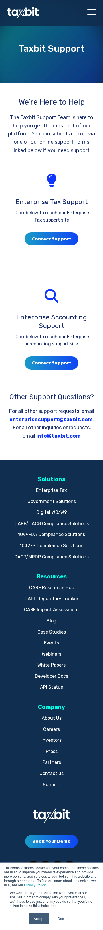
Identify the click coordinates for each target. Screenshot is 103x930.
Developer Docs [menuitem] (51, 676)
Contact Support (51, 238)
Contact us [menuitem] (51, 773)
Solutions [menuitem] (51, 479)
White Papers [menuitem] (51, 665)
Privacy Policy (34, 884)
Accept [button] (39, 918)
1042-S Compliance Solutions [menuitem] (51, 545)
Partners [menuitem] (51, 762)
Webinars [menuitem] (51, 654)
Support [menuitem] (51, 784)
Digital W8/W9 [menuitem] (51, 512)
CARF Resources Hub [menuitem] (51, 587)
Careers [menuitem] (51, 729)
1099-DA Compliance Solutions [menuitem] (51, 534)
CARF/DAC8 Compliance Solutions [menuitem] (52, 523)
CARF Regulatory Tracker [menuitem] (51, 598)
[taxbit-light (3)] (23, 13)
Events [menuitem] (51, 643)
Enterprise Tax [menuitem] (51, 490)
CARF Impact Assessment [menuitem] (51, 609)
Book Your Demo (51, 841)
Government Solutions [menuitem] (51, 501)
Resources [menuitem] (52, 576)
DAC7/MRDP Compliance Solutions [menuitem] (51, 557)
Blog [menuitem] (51, 621)
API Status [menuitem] (51, 687)
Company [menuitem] (51, 707)
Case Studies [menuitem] (51, 632)
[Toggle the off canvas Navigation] (91, 13)
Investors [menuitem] (51, 740)
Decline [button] (64, 918)
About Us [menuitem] (52, 718)
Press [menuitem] (52, 751)
